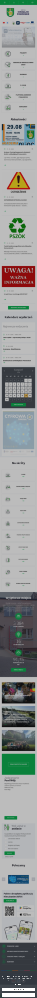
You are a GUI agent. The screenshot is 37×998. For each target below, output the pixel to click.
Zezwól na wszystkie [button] (18, 995)
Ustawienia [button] (18, 984)
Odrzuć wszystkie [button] (19, 990)
